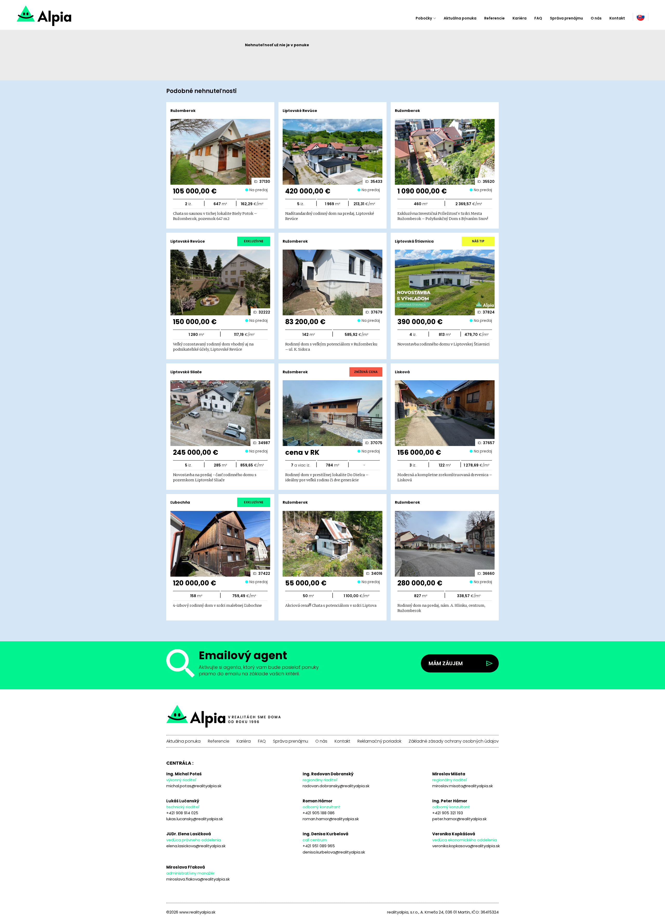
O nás (596, 18)
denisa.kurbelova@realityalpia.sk (334, 852)
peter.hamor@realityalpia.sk (459, 819)
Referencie (494, 18)
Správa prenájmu (566, 18)
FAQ (538, 18)
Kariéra (520, 18)
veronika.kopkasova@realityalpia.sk (466, 846)
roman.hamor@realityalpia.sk (331, 819)
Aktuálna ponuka (460, 18)
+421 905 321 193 (447, 813)
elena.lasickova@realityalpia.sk (195, 846)
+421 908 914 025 (182, 813)
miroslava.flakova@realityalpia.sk (198, 879)
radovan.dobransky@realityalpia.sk (336, 786)
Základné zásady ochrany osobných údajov (454, 741)
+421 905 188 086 (319, 813)
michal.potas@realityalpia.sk (193, 786)
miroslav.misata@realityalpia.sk (462, 786)
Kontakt (617, 18)
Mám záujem (446, 663)
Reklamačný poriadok (379, 741)
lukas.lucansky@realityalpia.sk (194, 819)
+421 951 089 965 (319, 846)
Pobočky (424, 18)
